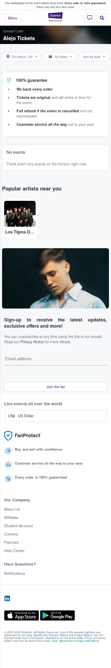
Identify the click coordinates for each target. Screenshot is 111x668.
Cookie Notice (83, 635)
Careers (11, 534)
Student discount (18, 526)
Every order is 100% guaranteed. (85, 3)
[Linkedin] (7, 598)
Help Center (14, 550)
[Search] (102, 18)
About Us (12, 509)
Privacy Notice (32, 341)
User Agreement (36, 635)
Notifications (14, 573)
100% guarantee (31, 80)
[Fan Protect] (22, 436)
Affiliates (11, 517)
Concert (8, 31)
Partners (11, 542)
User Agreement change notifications (75, 640)
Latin (20, 31)
